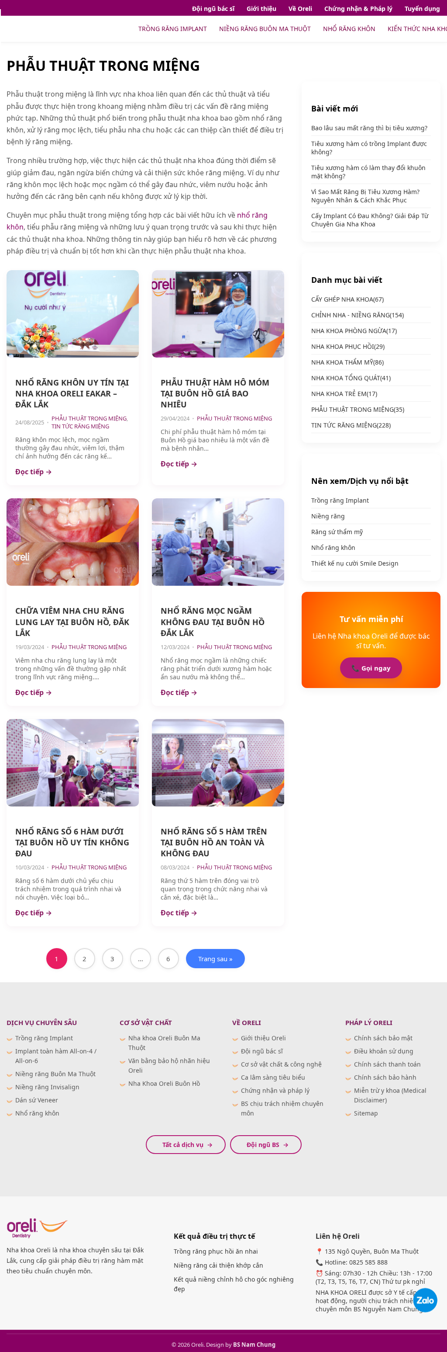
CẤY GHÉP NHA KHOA (347, 299)
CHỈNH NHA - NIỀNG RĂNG (357, 315)
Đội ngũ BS (263, 1144)
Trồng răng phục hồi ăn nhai (216, 1251)
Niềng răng (328, 516)
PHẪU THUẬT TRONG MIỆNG (89, 418)
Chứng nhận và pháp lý (275, 1090)
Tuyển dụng (422, 8)
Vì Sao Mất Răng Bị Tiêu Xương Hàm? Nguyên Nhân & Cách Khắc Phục (365, 196)
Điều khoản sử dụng (383, 1051)
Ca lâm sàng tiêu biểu (273, 1077)
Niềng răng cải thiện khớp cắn (218, 1265)
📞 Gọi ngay (371, 668)
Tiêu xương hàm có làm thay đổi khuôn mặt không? (368, 171)
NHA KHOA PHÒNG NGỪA (354, 331)
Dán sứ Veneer (36, 1100)
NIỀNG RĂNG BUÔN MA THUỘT (265, 28)
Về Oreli (300, 8)
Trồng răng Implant (340, 500)
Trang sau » (215, 958)
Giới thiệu (261, 8)
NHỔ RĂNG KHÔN (349, 28)
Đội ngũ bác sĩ (213, 8)
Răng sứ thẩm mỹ (337, 532)
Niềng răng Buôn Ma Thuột (55, 1074)
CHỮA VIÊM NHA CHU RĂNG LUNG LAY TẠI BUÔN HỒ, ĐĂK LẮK (72, 621)
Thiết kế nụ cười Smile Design (355, 563)
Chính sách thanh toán (387, 1064)
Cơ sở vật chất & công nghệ (281, 1064)
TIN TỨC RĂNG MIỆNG (80, 426)
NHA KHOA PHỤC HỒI (348, 346)
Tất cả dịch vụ (182, 1144)
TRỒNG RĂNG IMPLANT (172, 28)
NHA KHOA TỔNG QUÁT (351, 378)
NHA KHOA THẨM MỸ (347, 362)
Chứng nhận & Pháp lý (358, 8)
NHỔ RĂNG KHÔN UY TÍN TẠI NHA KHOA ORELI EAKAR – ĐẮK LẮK (72, 393)
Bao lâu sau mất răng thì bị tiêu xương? (369, 128)
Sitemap (366, 1113)
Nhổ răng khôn (333, 547)
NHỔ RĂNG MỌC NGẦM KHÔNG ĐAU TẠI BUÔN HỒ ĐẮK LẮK (213, 621)
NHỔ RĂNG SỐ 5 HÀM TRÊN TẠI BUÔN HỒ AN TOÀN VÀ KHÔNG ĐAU (214, 842)
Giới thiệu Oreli (263, 1038)
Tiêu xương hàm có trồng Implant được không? (369, 147)
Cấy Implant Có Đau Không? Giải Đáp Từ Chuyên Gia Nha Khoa (369, 220)
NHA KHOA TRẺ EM (344, 393)
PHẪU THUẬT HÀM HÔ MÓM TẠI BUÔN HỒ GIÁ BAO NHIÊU (215, 393)
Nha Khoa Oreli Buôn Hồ (164, 1083)
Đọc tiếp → (33, 471)
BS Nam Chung (254, 1345)
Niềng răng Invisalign (47, 1087)
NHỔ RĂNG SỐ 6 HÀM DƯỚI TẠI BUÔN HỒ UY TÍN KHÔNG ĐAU (72, 842)
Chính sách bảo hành (385, 1077)
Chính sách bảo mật (383, 1038)
